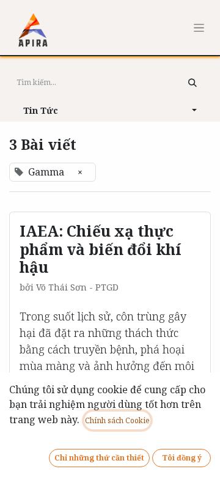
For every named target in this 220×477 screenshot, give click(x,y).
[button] (110, 109)
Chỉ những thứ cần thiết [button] (99, 458)
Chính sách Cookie (117, 420)
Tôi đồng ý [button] (182, 458)
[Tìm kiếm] (193, 82)
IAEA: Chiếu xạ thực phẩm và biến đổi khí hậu (101, 249)
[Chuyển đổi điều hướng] (199, 27)
